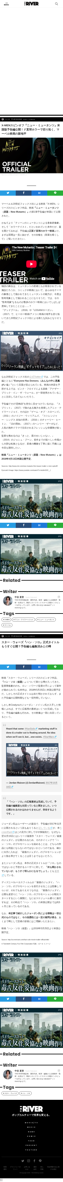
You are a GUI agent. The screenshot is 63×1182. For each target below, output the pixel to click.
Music (31, 1127)
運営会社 (35, 1168)
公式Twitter (35, 376)
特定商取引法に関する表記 (53, 1168)
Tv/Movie (32, 119)
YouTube (31, 1150)
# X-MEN (6, 619)
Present (31, 1145)
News (25, 119)
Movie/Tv (31, 1123)
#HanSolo (30, 728)
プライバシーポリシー (15, 1168)
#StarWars (48, 736)
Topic (25, 636)
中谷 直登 (7, 119)
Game (31, 1132)
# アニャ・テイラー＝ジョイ (23, 619)
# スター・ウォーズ (10, 1093)
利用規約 (5, 1168)
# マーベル (7, 625)
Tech (31, 1141)
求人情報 (41, 1168)
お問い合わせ (27, 1168)
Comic (31, 1136)
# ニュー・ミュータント (45, 619)
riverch (41, 1173)
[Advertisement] (31, 77)
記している (44, 828)
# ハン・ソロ (25, 1093)
